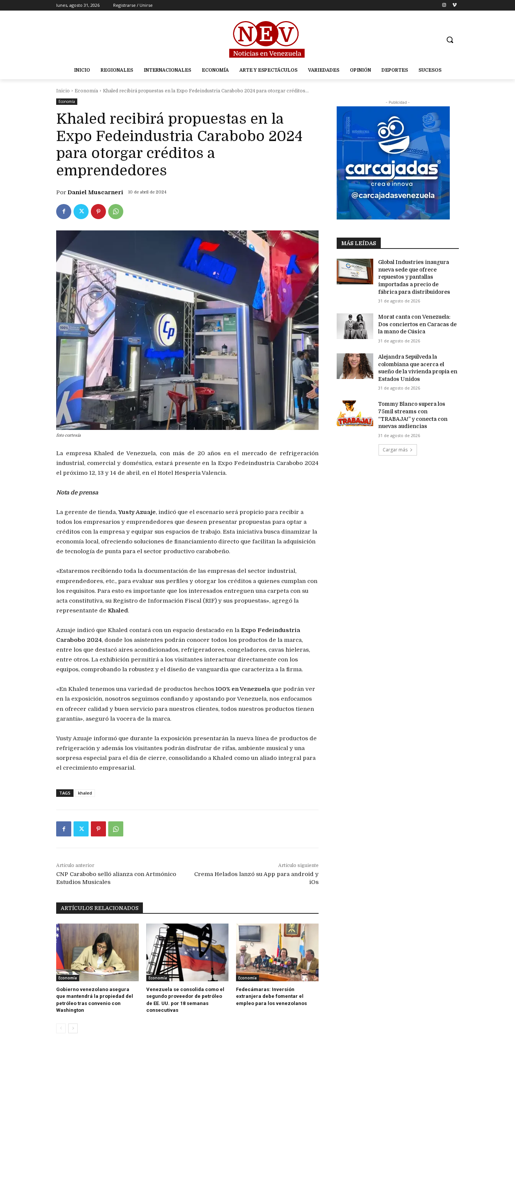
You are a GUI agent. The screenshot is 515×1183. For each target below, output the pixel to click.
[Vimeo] (454, 5)
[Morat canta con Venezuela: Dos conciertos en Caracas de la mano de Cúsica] (355, 326)
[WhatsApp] (115, 211)
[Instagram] (444, 5)
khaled (85, 793)
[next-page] (73, 1028)
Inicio (63, 91)
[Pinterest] (98, 211)
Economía (86, 91)
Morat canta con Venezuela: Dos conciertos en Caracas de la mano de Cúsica (417, 324)
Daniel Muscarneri (95, 192)
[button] (450, 40)
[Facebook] (63, 211)
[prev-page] (61, 1028)
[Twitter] (81, 211)
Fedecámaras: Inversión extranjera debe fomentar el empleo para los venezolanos (271, 996)
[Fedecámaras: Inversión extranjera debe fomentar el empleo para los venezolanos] (277, 952)
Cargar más (395, 450)
